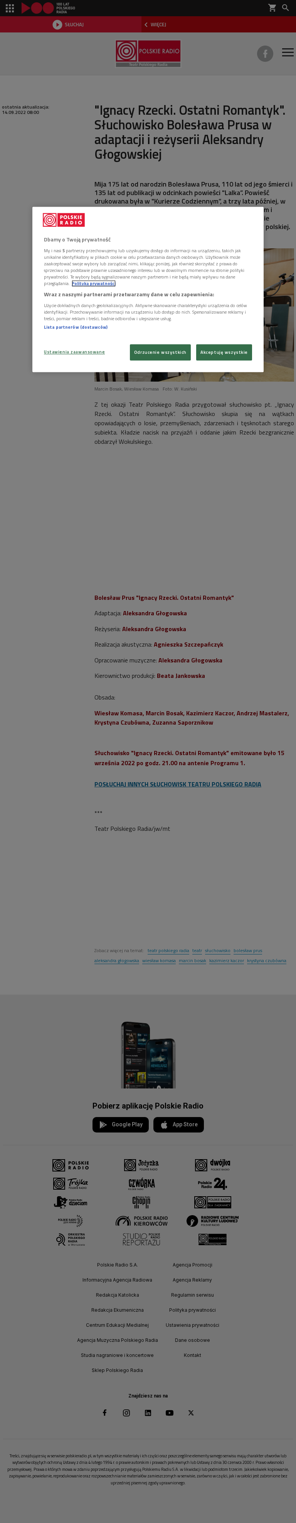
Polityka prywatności (94, 283)
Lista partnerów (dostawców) (76, 327)
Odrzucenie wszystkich (160, 352)
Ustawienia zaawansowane (74, 352)
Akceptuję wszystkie (224, 352)
